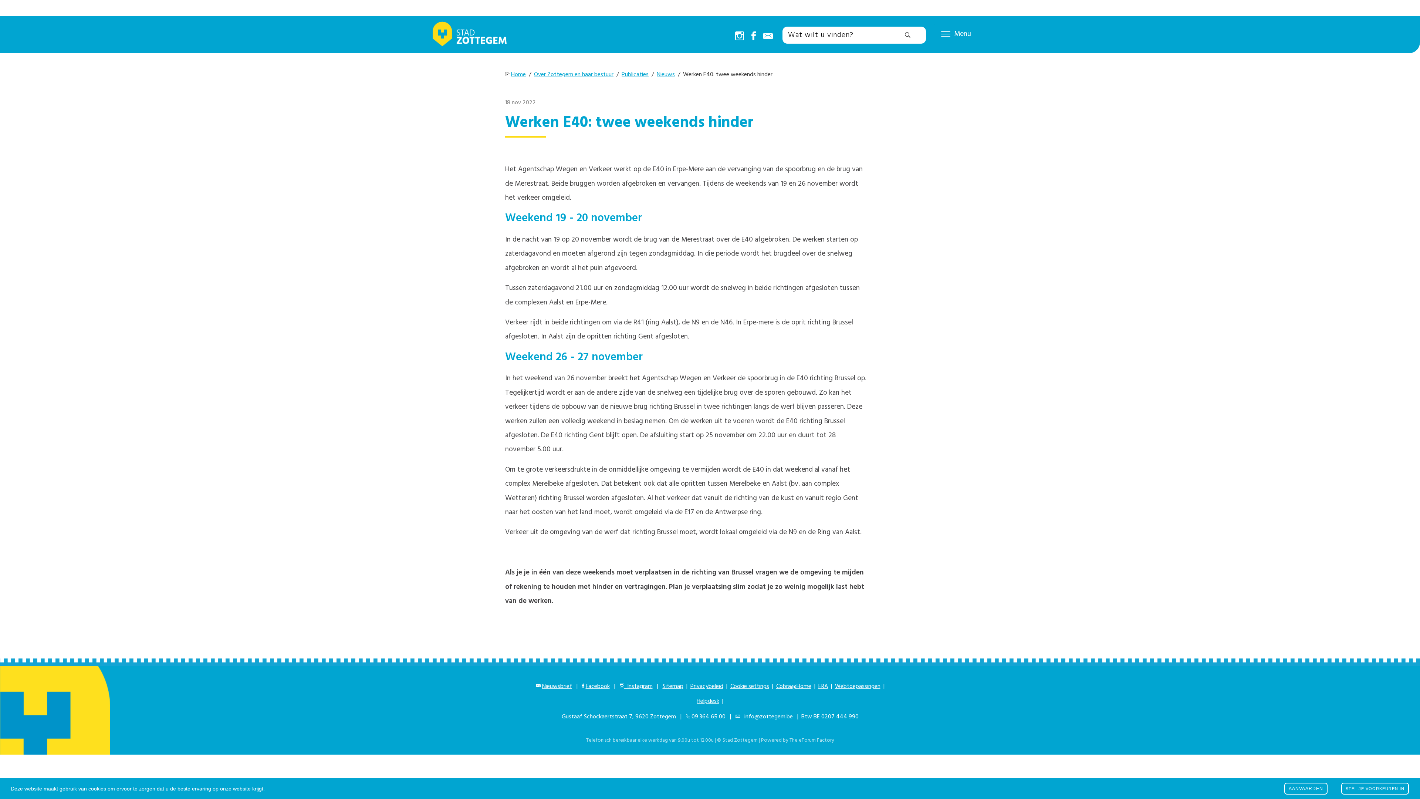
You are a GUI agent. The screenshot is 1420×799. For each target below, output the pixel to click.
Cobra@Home (793, 686)
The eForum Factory (812, 740)
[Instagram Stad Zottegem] (739, 36)
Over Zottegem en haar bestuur (573, 75)
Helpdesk (708, 701)
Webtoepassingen (857, 686)
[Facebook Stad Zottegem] (754, 36)
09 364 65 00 (709, 717)
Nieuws (666, 75)
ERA (823, 686)
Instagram (638, 686)
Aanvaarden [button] (1306, 788)
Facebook (598, 686)
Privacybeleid (706, 686)
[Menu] (945, 33)
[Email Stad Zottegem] (768, 36)
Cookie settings (749, 686)
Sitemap (673, 686)
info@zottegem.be (767, 717)
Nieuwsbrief (557, 686)
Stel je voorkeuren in (1375, 788)
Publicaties (635, 75)
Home (518, 75)
